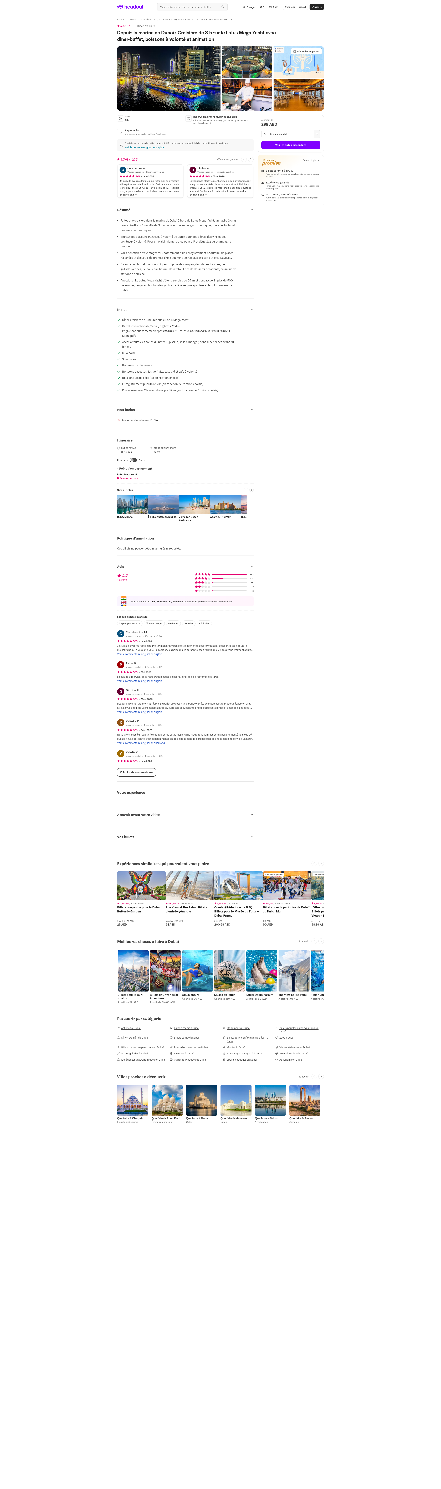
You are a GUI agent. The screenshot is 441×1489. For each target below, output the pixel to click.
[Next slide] (251, 159)
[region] (141, 885)
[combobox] (192, 7)
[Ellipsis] (157, 20)
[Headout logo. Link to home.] (130, 7)
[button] (168, 78)
